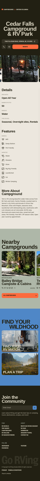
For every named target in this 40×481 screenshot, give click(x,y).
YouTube (23, 446)
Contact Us (24, 435)
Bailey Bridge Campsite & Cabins (16, 282)
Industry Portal (26, 433)
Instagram (5, 446)
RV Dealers (5, 433)
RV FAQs (23, 428)
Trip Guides (5, 428)
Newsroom (24, 430)
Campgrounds (8, 9)
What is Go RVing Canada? (29, 426)
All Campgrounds (9, 295)
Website (25, 47)
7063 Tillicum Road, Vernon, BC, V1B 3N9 (18, 41)
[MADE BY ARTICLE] (6, 473)
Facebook (5, 448)
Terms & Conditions (14, 470)
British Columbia (22, 9)
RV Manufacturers (8, 435)
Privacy (4, 470)
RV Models (5, 426)
